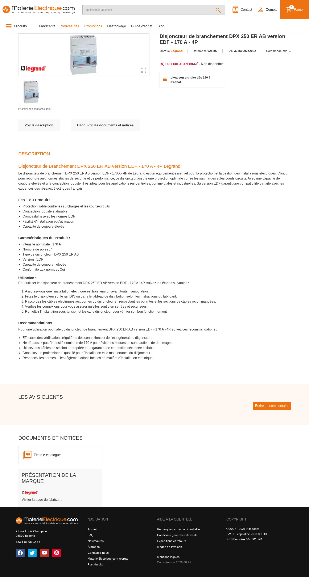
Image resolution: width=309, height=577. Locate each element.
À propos (94, 546)
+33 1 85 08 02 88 (28, 541)
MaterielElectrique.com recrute (108, 558)
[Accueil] (39, 9)
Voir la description (39, 125)
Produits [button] (20, 26)
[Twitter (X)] (32, 553)
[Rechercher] (218, 9)
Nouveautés (70, 26)
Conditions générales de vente (177, 535)
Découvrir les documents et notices (105, 125)
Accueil (92, 529)
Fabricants (47, 26)
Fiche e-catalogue (47, 455)
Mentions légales (168, 557)
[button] (267, 9)
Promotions (93, 26)
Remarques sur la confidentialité (178, 529)
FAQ (91, 535)
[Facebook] (20, 553)
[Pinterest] (56, 553)
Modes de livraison (169, 546)
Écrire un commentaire (272, 406)
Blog (160, 26)
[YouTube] (44, 553)
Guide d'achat (141, 26)
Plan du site (95, 564)
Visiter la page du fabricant (41, 499)
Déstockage (116, 26)
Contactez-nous (98, 552)
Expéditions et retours (171, 541)
